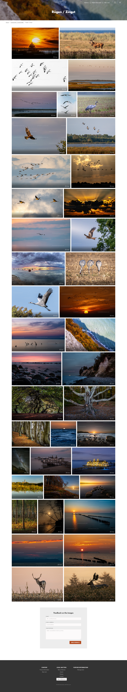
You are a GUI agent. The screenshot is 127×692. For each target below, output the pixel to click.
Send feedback (75, 642)
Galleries (86, 2)
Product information (96, 2)
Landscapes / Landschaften (17, 22)
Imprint (61, 672)
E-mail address (50, 622)
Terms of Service (61, 669)
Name (47, 616)
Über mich (107, 2)
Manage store (80, 669)
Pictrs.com (69, 684)
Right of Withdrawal (62, 679)
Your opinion (49, 628)
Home (7, 22)
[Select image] (13, 57)
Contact (61, 676)
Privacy (61, 674)
